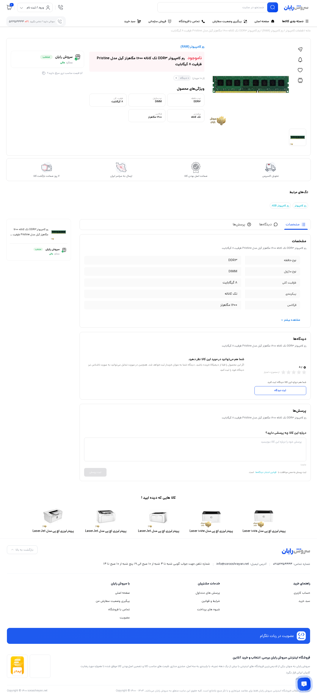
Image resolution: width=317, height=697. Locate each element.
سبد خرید (304, 601)
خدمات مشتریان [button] (209, 583)
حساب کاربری (302, 593)
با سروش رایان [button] (120, 583)
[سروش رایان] (296, 8)
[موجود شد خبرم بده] (300, 59)
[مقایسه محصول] (300, 80)
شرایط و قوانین (211, 601)
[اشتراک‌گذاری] (300, 49)
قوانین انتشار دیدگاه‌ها (265, 472)
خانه (308, 31)
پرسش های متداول (208, 593)
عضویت (125, 617)
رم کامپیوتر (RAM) (272, 31)
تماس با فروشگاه (119, 609)
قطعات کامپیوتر (294, 31)
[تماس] (60, 7)
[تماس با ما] (304, 684)
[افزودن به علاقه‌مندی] (300, 70)
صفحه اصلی (122, 593)
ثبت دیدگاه (280, 390)
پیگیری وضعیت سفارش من (113, 601)
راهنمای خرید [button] (301, 583)
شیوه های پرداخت (208, 609)
